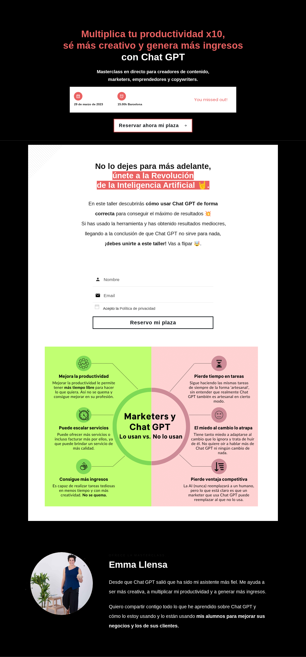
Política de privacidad (137, 308)
